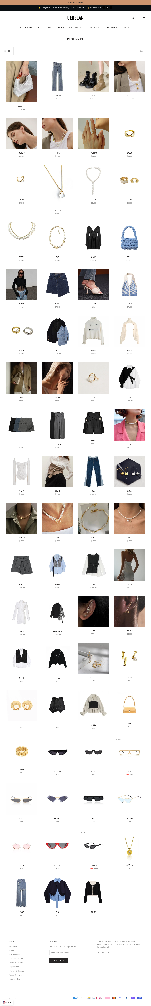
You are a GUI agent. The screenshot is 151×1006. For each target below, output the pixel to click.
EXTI (57, 257)
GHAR (93, 538)
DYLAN (21, 200)
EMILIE (129, 304)
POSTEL (21, 106)
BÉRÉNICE (129, 677)
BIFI (21, 444)
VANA (129, 584)
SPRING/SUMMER (93, 27)
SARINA (58, 538)
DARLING (21, 769)
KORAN (129, 200)
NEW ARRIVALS (26, 27)
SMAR (93, 351)
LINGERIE (126, 27)
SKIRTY (22, 584)
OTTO (21, 678)
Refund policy (14, 979)
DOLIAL (129, 96)
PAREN (21, 257)
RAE (93, 818)
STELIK (93, 200)
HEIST (129, 538)
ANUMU (58, 397)
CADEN (129, 153)
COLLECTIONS (44, 27)
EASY (129, 397)
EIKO (57, 912)
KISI (57, 351)
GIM (129, 723)
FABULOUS (57, 631)
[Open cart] (144, 18)
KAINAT (129, 491)
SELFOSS (93, 677)
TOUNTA (21, 538)
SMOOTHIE (57, 865)
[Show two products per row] (5, 51)
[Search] (138, 18)
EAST (21, 912)
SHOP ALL (60, 27)
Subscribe (59, 960)
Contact (12, 950)
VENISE (22, 818)
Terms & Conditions (17, 963)
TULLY (57, 304)
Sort (142, 51)
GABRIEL (57, 210)
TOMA (93, 912)
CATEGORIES (75, 27)
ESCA (129, 351)
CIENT (57, 491)
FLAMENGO (93, 865)
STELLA (129, 865)
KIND (93, 397)
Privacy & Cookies (16, 971)
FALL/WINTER (111, 27)
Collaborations (14, 955)
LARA (21, 865)
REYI (93, 491)
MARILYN (57, 772)
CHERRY (129, 818)
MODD (93, 440)
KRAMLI (58, 96)
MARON (58, 444)
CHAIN (21, 631)
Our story (13, 946)
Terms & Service (15, 975)
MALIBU (129, 631)
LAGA (57, 584)
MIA (129, 772)
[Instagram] (98, 952)
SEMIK (129, 257)
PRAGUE (57, 818)
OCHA (93, 257)
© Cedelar (12, 998)
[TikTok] (109, 952)
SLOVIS (22, 153)
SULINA (93, 96)
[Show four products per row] (9, 51)
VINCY (93, 725)
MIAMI (93, 630)
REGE (21, 351)
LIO (129, 444)
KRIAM (57, 153)
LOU (21, 724)
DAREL (57, 678)
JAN (57, 724)
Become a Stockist (16, 959)
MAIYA (21, 491)
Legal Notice (14, 967)
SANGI (93, 771)
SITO (21, 397)
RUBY (21, 304)
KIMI (93, 584)
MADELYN (93, 153)
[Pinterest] (103, 952)
